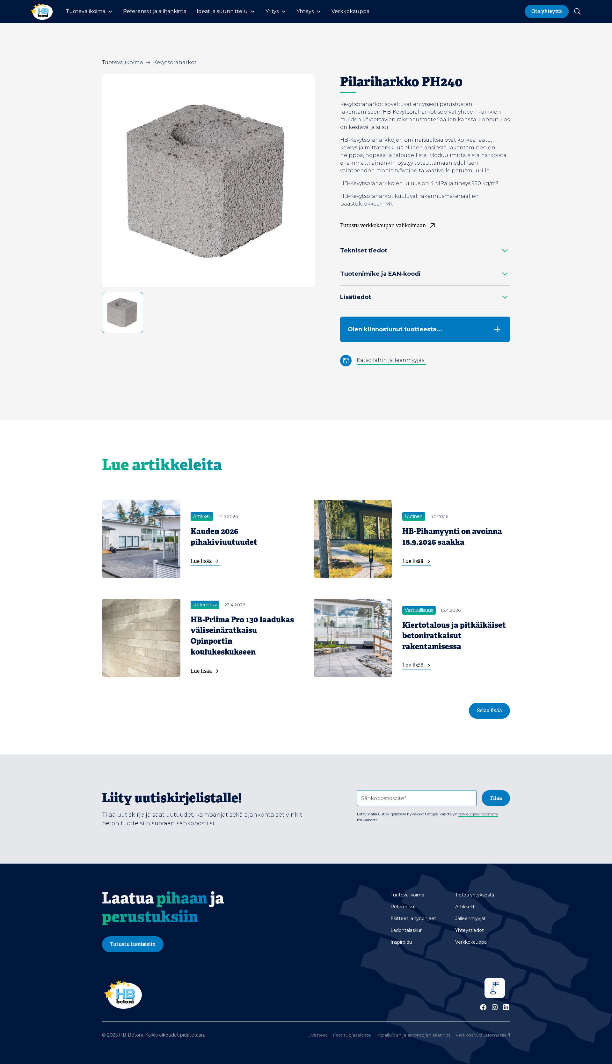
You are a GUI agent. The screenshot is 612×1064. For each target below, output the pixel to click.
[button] (89, 11)
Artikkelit (465, 907)
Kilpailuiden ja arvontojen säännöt (413, 1035)
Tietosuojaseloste (351, 1035)
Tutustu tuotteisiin (133, 944)
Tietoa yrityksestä (474, 895)
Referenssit (403, 907)
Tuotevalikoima (407, 895)
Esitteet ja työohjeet (413, 918)
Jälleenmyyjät (470, 918)
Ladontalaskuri (406, 930)
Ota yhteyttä (546, 11)
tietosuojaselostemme (478, 814)
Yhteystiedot (469, 930)
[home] (42, 11)
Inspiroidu (401, 942)
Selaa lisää (489, 710)
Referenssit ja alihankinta (154, 11)
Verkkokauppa (350, 11)
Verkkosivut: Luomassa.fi (482, 1035)
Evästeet (317, 1035)
